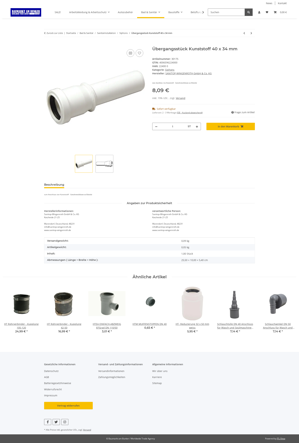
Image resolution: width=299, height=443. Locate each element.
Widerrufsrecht (53, 389)
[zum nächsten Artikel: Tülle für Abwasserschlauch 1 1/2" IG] (251, 33)
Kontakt (282, 3)
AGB (46, 377)
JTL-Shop (281, 438)
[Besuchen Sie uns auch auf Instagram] (64, 422)
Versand (180, 98)
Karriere (157, 377)
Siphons (169, 69)
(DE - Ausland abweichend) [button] (190, 112)
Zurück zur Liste (55, 33)
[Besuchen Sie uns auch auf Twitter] (56, 422)
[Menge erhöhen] (197, 126)
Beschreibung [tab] (54, 184)
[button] (259, 12)
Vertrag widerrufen (68, 405)
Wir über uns (159, 371)
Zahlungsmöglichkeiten (111, 377)
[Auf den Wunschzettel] (139, 53)
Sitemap (157, 383)
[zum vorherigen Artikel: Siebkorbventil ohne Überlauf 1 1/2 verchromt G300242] (244, 33)
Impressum (50, 395)
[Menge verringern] (156, 126)
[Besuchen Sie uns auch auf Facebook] (47, 422)
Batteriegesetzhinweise (57, 383)
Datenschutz (51, 371)
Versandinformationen (111, 371)
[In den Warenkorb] (47, 44)
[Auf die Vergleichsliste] (130, 53)
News (269, 3)
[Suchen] (249, 12)
